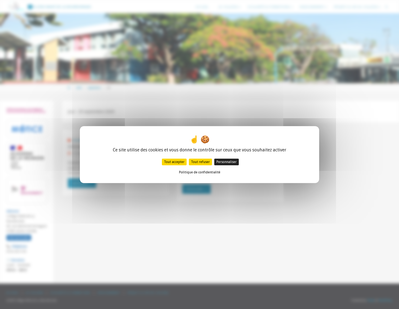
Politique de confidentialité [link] (199, 172)
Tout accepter (174, 162)
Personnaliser (226, 162)
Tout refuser (200, 162)
